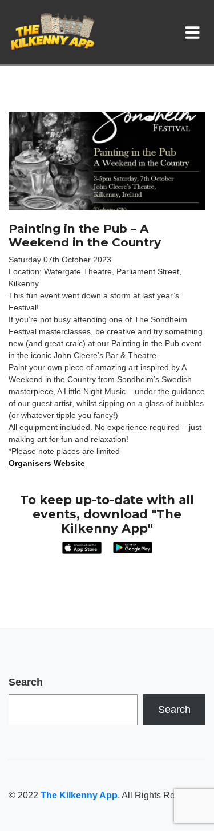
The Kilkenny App (79, 795)
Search (26, 682)
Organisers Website (47, 463)
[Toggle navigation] (194, 31)
